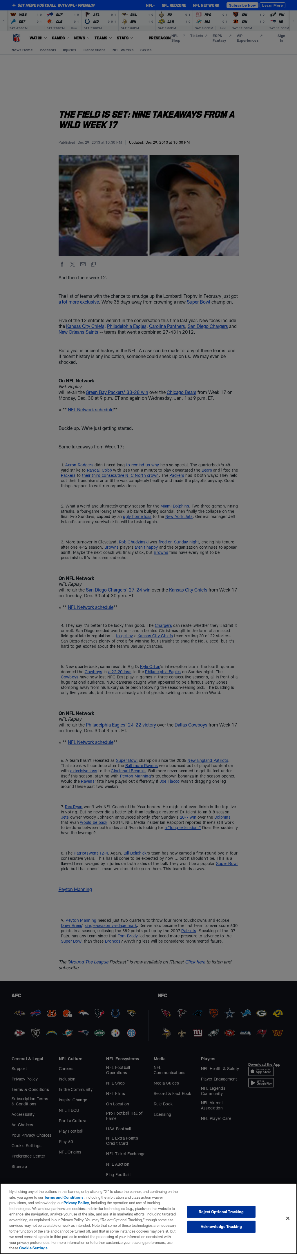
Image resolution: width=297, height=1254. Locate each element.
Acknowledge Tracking (221, 1226)
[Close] (287, 1218)
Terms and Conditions (64, 1197)
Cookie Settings (33, 1248)
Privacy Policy (76, 1202)
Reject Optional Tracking (221, 1211)
